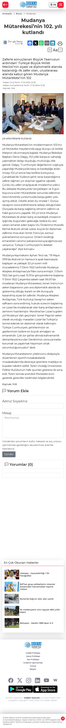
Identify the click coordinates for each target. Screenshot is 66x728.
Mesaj (6, 413)
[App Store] (45, 689)
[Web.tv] (55, 680)
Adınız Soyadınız (14, 401)
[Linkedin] (37, 680)
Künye (33, 666)
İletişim (33, 669)
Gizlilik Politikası (33, 653)
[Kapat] (63, 718)
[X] (20, 680)
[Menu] (61, 5)
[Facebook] (11, 680)
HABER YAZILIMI (32, 698)
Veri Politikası (33, 659)
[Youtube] (46, 680)
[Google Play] (20, 689)
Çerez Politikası (33, 656)
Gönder (9, 454)
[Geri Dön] (5, 5)
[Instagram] (28, 680)
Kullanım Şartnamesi (33, 663)
